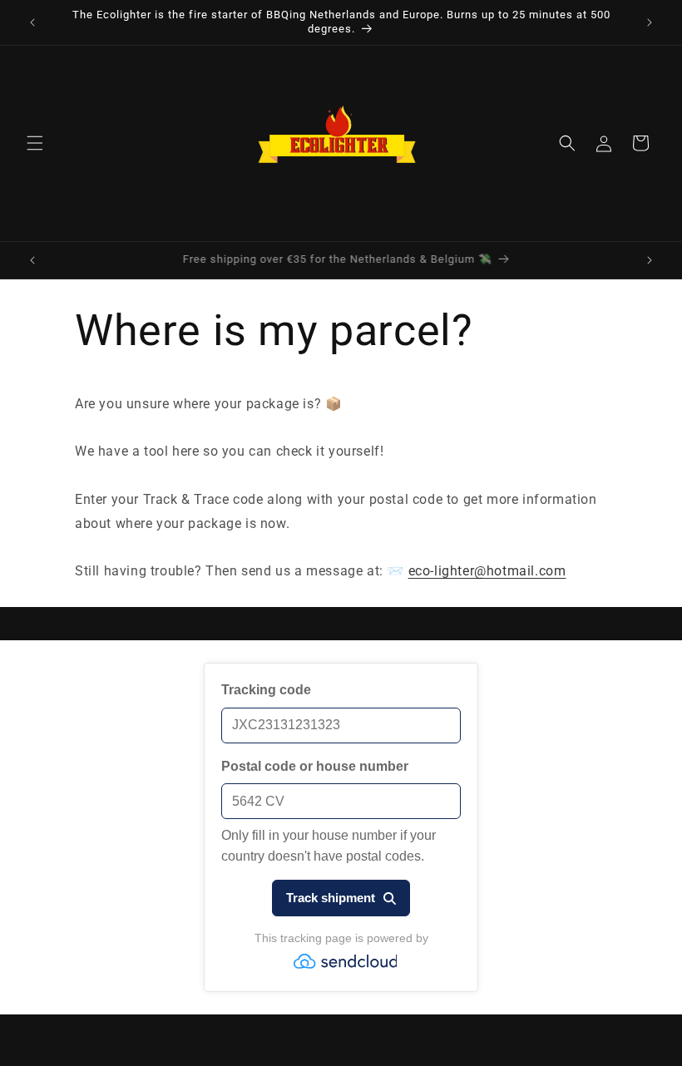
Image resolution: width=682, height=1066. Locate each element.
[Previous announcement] (32, 22)
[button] (35, 143)
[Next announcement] (649, 22)
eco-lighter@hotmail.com (487, 571)
